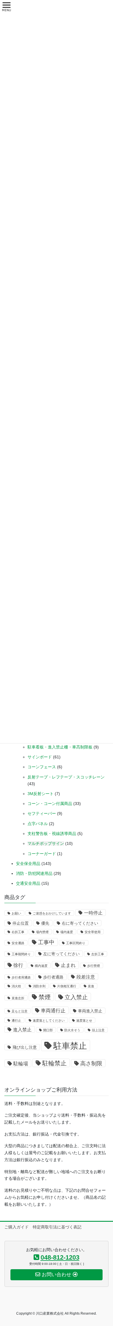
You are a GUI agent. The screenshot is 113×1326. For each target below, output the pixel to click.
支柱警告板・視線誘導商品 (52, 833)
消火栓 (16, 986)
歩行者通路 (53, 977)
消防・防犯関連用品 (34, 873)
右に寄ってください (80, 923)
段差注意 (85, 976)
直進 (91, 986)
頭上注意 (98, 1030)
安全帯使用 (93, 932)
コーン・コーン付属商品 (50, 803)
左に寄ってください (61, 954)
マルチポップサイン (46, 843)
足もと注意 (20, 1011)
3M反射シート (41, 793)
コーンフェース (42, 766)
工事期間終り (21, 954)
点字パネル (38, 823)
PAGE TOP (104, 1281)
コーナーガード (42, 853)
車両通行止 (53, 1011)
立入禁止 (76, 997)
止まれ (68, 965)
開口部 (48, 1030)
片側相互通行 (66, 986)
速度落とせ (84, 1020)
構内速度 (41, 965)
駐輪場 (20, 1064)
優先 (45, 923)
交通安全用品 (28, 883)
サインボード (40, 757)
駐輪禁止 (54, 1063)
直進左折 (18, 998)
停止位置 (20, 923)
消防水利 (39, 986)
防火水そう (72, 1030)
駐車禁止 (70, 1045)
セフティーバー (42, 813)
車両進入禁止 (90, 1011)
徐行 (18, 965)
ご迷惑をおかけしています (52, 913)
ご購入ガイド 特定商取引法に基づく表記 (42, 1227)
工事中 (46, 942)
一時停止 (93, 912)
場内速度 (66, 932)
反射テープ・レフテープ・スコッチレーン (66, 777)
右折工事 (18, 932)
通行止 (16, 1020)
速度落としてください (49, 1020)
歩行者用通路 (21, 977)
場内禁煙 (42, 932)
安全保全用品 (28, 863)
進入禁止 (22, 1029)
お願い (16, 913)
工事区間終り (75, 943)
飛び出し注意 (24, 1047)
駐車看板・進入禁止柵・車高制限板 (60, 747)
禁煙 (45, 997)
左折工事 (97, 954)
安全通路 (18, 943)
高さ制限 (91, 1063)
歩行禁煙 (93, 965)
